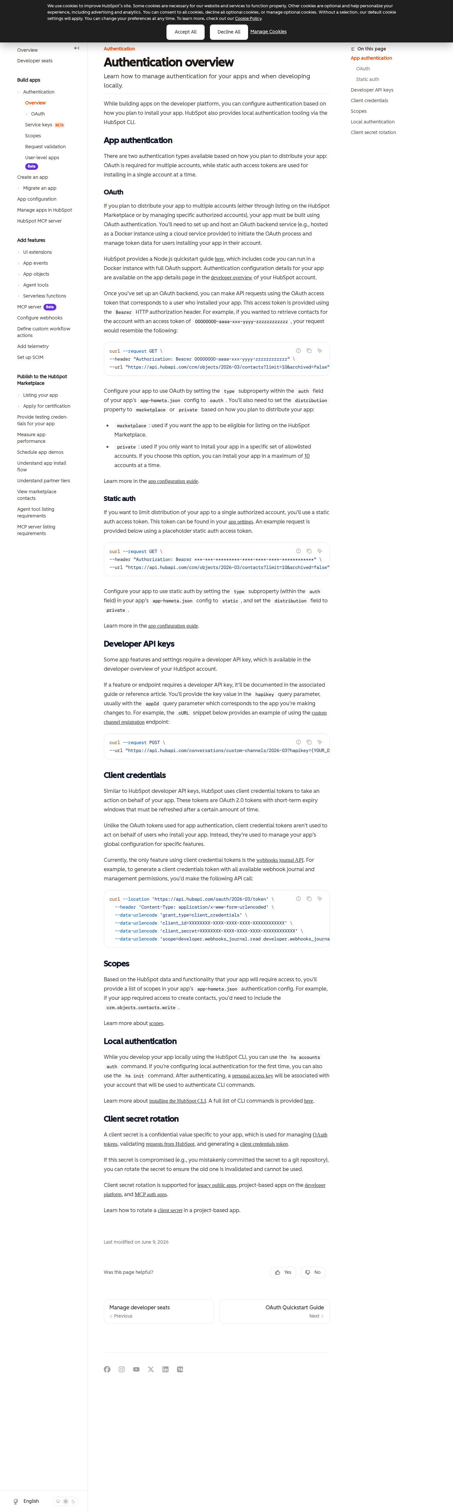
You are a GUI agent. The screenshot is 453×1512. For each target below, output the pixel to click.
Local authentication (373, 122)
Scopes (358, 111)
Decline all (229, 32)
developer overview (231, 277)
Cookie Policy (248, 18)
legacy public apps (216, 1185)
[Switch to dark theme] (73, 1501)
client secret (170, 1210)
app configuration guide (173, 481)
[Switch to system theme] (58, 1501)
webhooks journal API (279, 860)
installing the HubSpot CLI (177, 1101)
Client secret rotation (373, 132)
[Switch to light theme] (65, 1501)
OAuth (363, 69)
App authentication (371, 58)
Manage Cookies (268, 31)
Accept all (186, 32)
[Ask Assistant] (319, 350)
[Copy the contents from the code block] (309, 350)
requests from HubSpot (170, 1144)
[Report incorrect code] (298, 350)
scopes (156, 1023)
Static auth (367, 79)
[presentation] (216, 359)
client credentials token (264, 1144)
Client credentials (369, 100)
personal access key (252, 1075)
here (219, 259)
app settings (240, 521)
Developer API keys (372, 90)
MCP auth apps (151, 1194)
